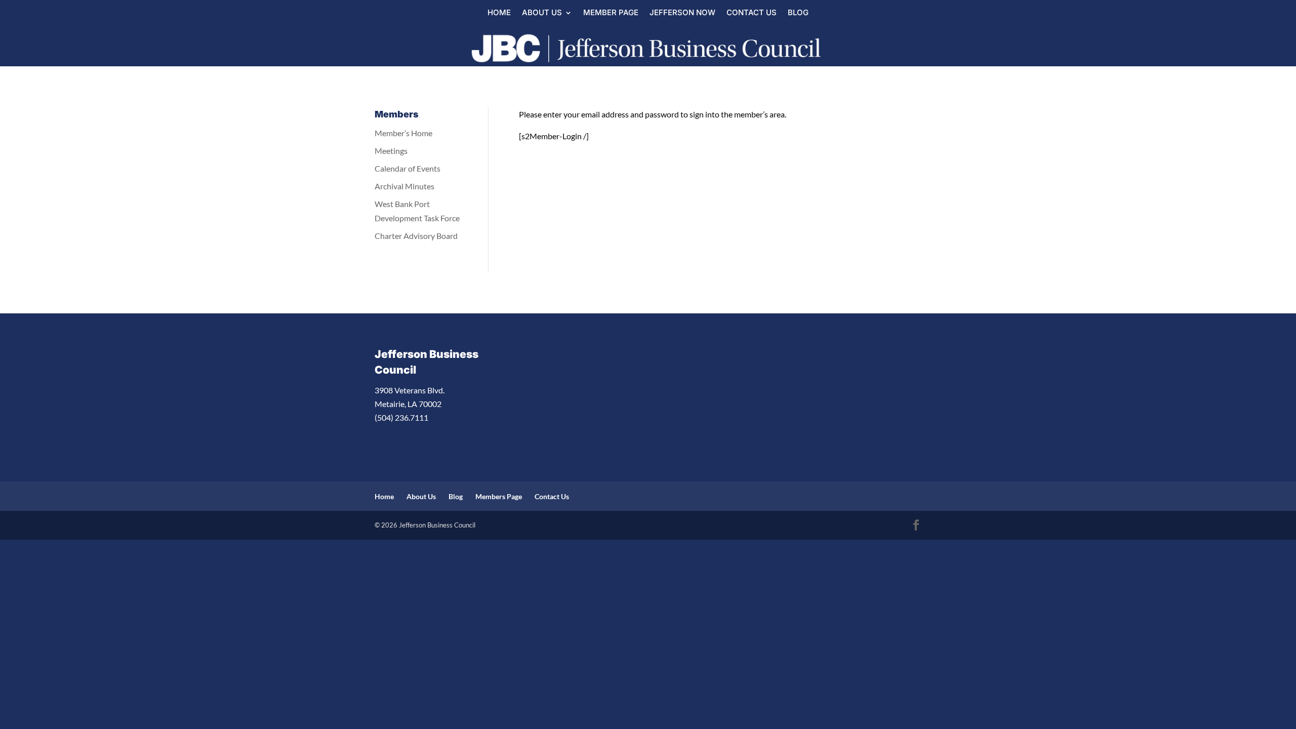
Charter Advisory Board (416, 235)
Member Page (610, 13)
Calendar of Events (407, 168)
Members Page (498, 496)
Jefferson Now (682, 13)
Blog (798, 13)
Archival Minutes (404, 186)
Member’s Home (403, 133)
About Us (542, 13)
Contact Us (751, 13)
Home (499, 13)
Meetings (391, 150)
